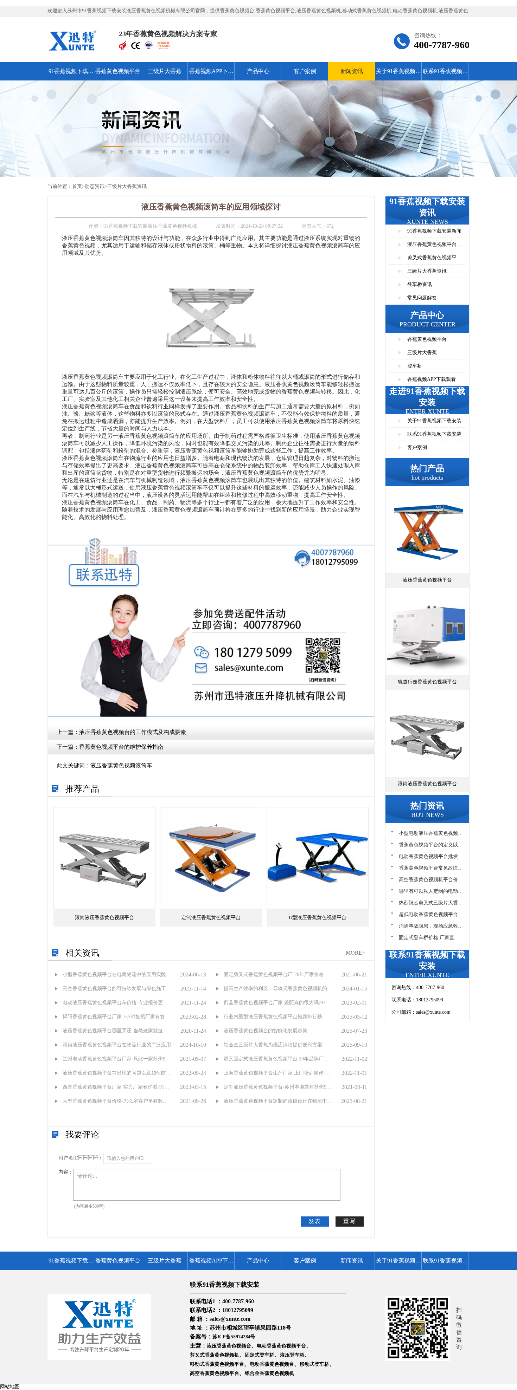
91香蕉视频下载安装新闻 (434, 231)
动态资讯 (94, 186)
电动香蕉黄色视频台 (272, 1364)
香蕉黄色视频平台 (117, 71)
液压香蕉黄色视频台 (229, 1346)
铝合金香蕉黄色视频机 (269, 1373)
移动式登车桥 (314, 1364)
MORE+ (355, 953)
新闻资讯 (351, 71)
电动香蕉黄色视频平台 (281, 1346)
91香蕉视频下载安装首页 (71, 74)
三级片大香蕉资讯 (127, 186)
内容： (65, 1172)
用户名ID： (80, 1158)
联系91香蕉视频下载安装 (445, 74)
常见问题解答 (422, 297)
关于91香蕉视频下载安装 (398, 74)
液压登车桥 (292, 1355)
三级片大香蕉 (164, 71)
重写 (349, 1221)
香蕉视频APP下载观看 (211, 74)
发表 (314, 1221)
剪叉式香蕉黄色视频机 (214, 1355)
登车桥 (414, 366)
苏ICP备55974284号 (233, 1336)
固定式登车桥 (259, 1355)
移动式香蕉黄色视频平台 (217, 1364)
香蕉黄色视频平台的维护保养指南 (121, 747)
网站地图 (10, 1386)
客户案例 (305, 71)
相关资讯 (82, 952)
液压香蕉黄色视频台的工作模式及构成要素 (132, 732)
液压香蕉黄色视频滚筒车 (121, 765)
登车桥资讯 (419, 284)
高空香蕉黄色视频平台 (214, 1373)
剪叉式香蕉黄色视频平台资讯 (434, 260)
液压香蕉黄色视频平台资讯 (434, 246)
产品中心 (258, 71)
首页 (77, 186)
